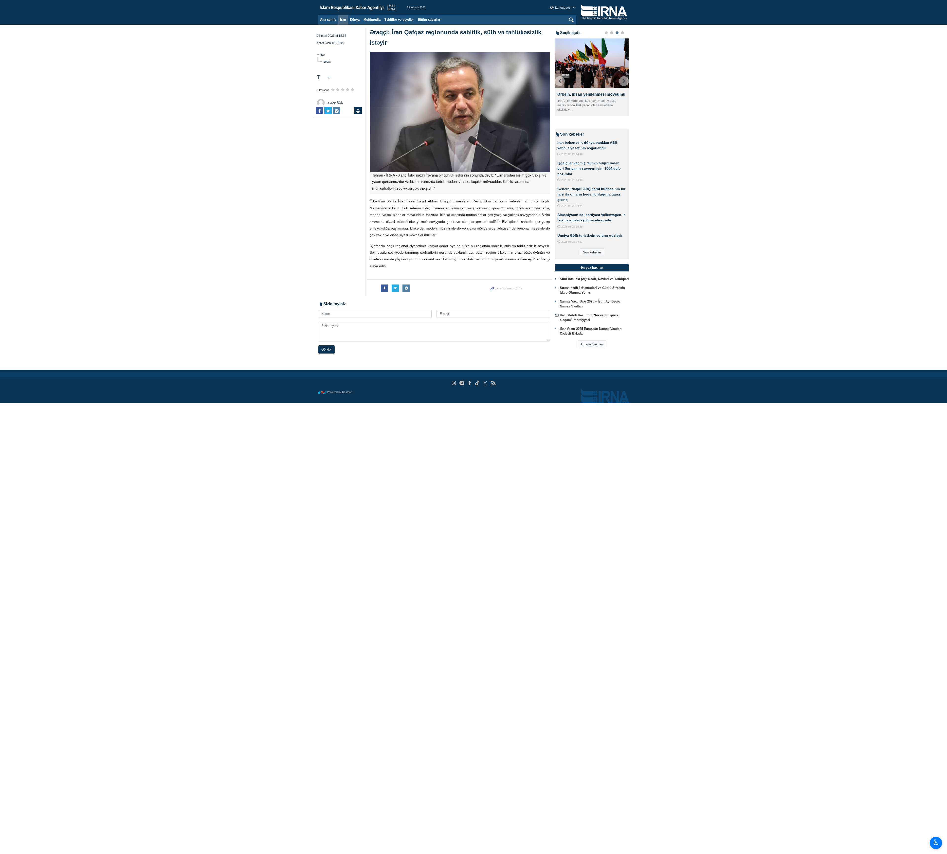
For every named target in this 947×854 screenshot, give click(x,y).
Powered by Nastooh (339, 392)
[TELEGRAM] (461, 383)
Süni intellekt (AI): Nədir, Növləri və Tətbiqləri (594, 279)
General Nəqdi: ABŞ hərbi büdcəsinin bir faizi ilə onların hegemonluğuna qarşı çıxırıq (591, 194)
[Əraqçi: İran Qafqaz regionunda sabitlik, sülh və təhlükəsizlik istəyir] (460, 112)
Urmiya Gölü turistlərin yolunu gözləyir (589, 235)
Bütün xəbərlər (429, 19)
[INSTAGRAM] (454, 383)
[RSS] (493, 383)
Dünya (355, 19)
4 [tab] (622, 32)
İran (343, 19)
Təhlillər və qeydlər (399, 19)
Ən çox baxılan (592, 344)
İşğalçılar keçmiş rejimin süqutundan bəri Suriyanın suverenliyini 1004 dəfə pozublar (589, 168)
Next (624, 81)
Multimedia (372, 19)
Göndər (326, 349)
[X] (485, 383)
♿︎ (936, 842)
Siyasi (326, 61)
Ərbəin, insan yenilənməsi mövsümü (591, 94)
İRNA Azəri (357, 7)
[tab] (592, 268)
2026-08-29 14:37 (572, 241)
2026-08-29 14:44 (572, 205)
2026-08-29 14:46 (572, 179)
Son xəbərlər (592, 252)
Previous (560, 81)
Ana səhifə (328, 19)
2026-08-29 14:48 (572, 154)
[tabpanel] (592, 77)
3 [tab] (617, 32)
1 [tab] (606, 32)
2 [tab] (611, 32)
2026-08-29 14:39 (572, 226)
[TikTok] (477, 383)
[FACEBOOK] (469, 383)
